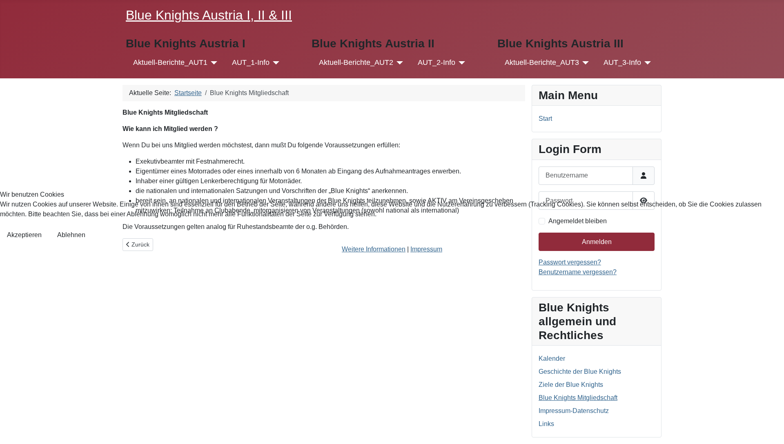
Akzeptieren (24, 234)
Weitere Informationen (373, 249)
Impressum (426, 249)
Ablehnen (71, 234)
